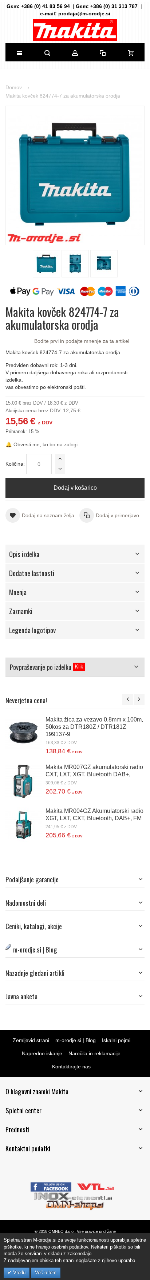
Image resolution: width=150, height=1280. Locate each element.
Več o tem (45, 1272)
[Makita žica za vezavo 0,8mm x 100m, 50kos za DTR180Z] (23, 734)
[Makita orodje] (75, 30)
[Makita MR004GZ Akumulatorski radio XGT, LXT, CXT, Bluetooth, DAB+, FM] (23, 825)
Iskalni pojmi (116, 1040)
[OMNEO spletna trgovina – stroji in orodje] (75, 1204)
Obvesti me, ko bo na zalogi (41, 444)
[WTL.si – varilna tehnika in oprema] (96, 1186)
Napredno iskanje (42, 1053)
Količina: (15, 464)
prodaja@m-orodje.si (84, 13)
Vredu (18, 1272)
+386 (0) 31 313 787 (114, 6)
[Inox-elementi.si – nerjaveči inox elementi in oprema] (74, 1195)
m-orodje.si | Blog (75, 1040)
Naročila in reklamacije (94, 1053)
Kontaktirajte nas (71, 1066)
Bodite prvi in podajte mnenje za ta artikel (81, 341)
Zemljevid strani (31, 1040)
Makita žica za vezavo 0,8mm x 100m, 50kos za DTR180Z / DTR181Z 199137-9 (94, 726)
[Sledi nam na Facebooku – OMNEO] (52, 1186)
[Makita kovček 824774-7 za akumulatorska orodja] (46, 263)
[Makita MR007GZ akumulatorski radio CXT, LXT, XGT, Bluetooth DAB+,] (23, 781)
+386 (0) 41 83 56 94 (45, 6)
